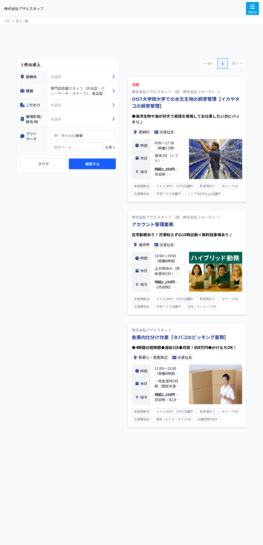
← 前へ (208, 63)
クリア (43, 163)
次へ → (237, 63)
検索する (92, 163)
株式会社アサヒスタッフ (24, 8)
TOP (7, 21)
